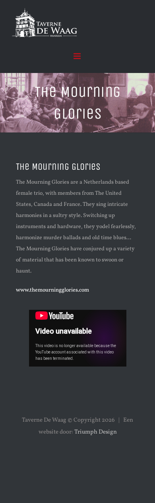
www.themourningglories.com (52, 290)
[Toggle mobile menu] (78, 56)
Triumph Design (95, 432)
